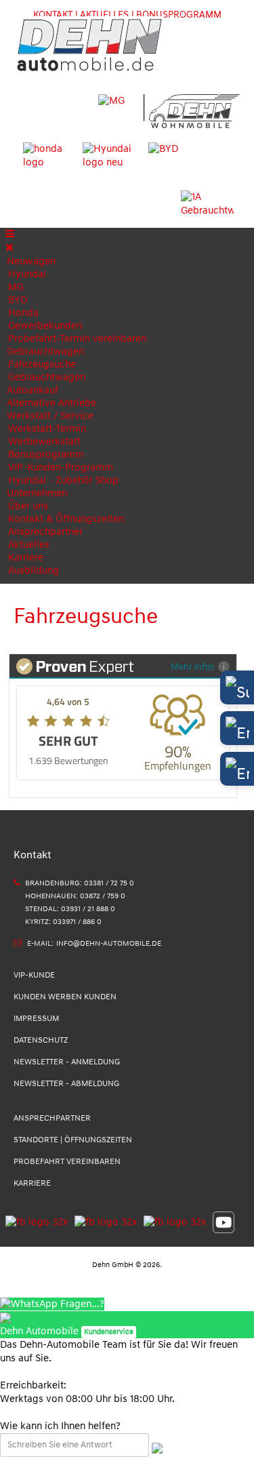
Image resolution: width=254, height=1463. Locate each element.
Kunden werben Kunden (65, 997)
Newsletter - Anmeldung (67, 1062)
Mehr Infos (193, 666)
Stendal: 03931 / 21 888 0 (70, 908)
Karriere (25, 557)
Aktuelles (28, 544)
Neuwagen (31, 261)
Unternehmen (37, 493)
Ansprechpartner (45, 531)
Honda (23, 312)
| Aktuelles (102, 14)
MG (16, 287)
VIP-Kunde (34, 975)
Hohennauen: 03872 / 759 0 (75, 895)
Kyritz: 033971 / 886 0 (63, 921)
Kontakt (52, 14)
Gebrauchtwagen (45, 351)
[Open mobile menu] (9, 234)
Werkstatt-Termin (47, 428)
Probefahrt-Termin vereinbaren (77, 338)
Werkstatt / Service (50, 415)
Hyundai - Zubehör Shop (63, 480)
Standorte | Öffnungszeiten (73, 1140)
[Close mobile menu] (9, 247)
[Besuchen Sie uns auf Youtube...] (220, 1221)
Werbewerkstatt (44, 441)
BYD (17, 300)
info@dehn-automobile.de (108, 943)
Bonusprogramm (46, 454)
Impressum (36, 1019)
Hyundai (27, 274)
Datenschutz (41, 1040)
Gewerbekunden (45, 325)
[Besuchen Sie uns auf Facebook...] (36, 1221)
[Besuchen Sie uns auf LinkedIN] (171, 1221)
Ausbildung (33, 570)
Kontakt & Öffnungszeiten (66, 519)
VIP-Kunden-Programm (60, 467)
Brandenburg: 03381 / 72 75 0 (79, 883)
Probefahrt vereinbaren (67, 1162)
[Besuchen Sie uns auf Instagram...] (102, 1221)
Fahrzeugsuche (42, 364)
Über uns (28, 506)
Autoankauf (32, 390)
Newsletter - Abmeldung (66, 1084)
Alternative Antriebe (51, 403)
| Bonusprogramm (176, 14)
